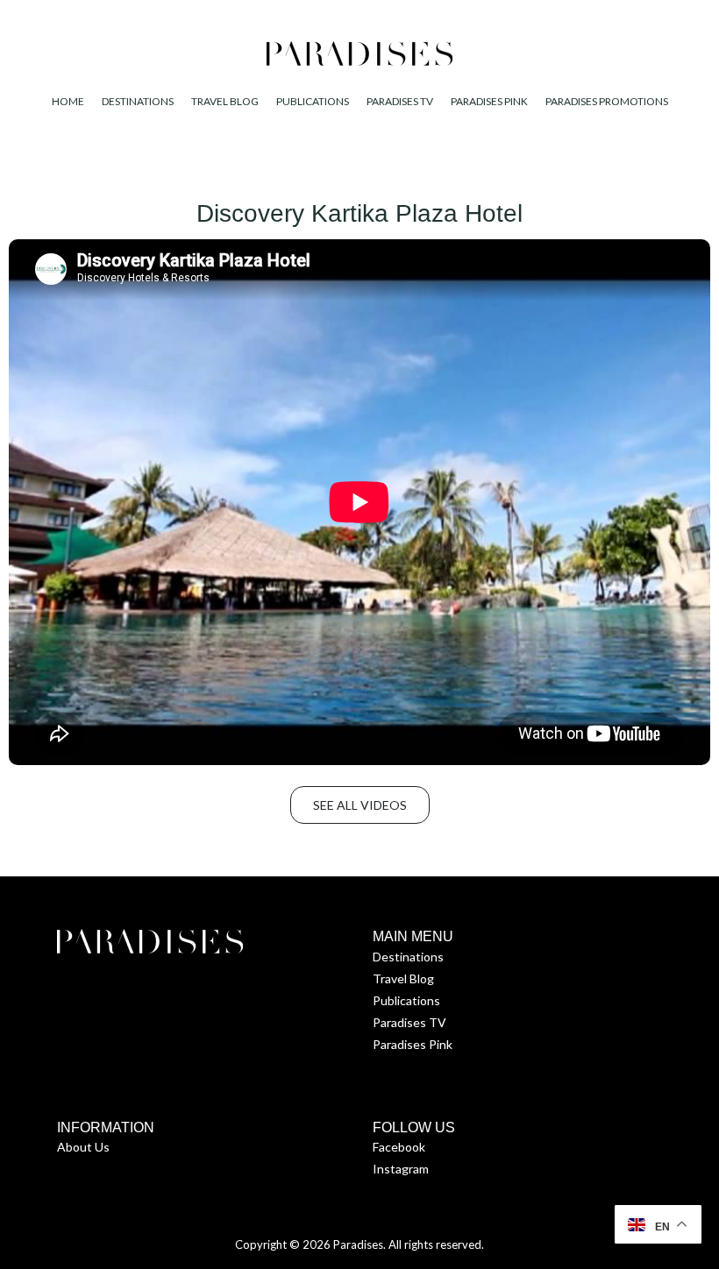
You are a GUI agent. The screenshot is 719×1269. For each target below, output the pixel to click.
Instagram (401, 1168)
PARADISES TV (400, 101)
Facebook (399, 1146)
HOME (68, 101)
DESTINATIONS (138, 101)
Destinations (408, 956)
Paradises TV (409, 1022)
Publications (406, 1000)
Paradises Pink (412, 1044)
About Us (83, 1146)
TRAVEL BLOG (225, 101)
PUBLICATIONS (312, 101)
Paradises (358, 1244)
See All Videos (360, 805)
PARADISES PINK (489, 101)
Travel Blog (403, 978)
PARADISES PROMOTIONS (606, 101)
